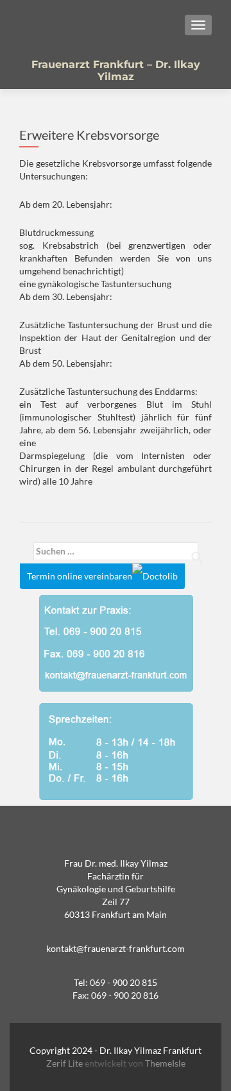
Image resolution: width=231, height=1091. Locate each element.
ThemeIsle (165, 1063)
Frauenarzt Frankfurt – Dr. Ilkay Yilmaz (115, 70)
